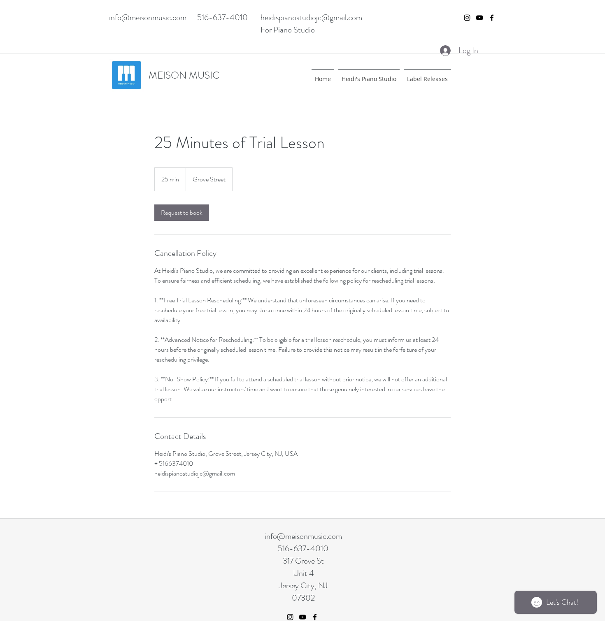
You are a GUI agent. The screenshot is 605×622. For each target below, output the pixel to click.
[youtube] (479, 18)
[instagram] (467, 18)
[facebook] (492, 18)
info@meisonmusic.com (147, 17)
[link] (181, 212)
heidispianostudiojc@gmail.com (311, 17)
